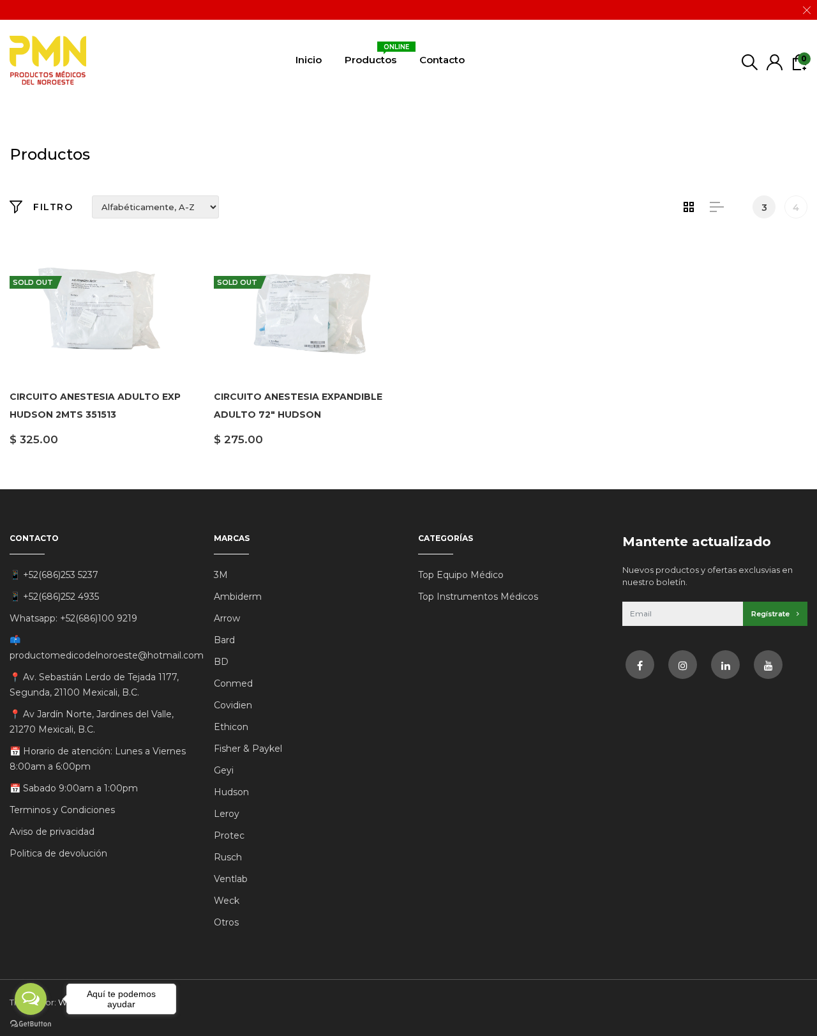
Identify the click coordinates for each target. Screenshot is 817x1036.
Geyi (224, 770)
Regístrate (771, 613)
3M (221, 575)
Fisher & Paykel (248, 748)
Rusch (228, 857)
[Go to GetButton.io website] (30, 1023)
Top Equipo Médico (461, 575)
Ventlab (231, 879)
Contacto (442, 60)
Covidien (233, 705)
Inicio (309, 60)
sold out (33, 282)
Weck (226, 900)
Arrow (227, 618)
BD (221, 661)
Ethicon (231, 727)
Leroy (226, 813)
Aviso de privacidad (52, 831)
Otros (226, 922)
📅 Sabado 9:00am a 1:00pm (74, 788)
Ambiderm (238, 596)
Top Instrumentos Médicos (478, 596)
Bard (224, 640)
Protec (229, 835)
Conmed (233, 683)
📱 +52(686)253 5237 (54, 575)
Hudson (231, 792)
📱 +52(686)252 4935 (54, 596)
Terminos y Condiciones (62, 810)
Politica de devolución (58, 853)
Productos (370, 57)
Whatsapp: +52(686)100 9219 (73, 618)
